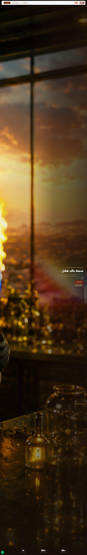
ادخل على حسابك (79, 285)
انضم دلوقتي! (79, 281)
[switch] (76, 3)
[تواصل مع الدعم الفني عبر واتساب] (2, 552)
